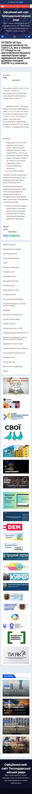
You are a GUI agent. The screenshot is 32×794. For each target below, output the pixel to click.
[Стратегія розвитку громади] (16, 386)
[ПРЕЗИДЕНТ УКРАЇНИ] (16, 536)
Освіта (5, 263)
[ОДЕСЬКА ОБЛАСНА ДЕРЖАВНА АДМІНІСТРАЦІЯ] (16, 587)
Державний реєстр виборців (12, 249)
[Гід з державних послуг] (16, 500)
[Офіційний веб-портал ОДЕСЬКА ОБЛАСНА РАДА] (16, 597)
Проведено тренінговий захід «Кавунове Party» (13, 744)
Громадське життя (9, 272)
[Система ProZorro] (16, 566)
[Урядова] (16, 516)
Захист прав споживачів (11, 258)
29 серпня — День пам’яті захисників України (14, 707)
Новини (6, 685)
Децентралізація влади (10, 281)
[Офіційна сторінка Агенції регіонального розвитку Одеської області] (16, 416)
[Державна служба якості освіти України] (16, 626)
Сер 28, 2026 (9, 729)
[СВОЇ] (16, 432)
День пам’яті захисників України (14, 725)
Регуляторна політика (10, 253)
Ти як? (7, 688)
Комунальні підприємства (11, 267)
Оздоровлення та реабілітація (13, 344)
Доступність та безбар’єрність (12, 314)
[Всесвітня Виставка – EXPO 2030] (16, 482)
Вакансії (5, 371)
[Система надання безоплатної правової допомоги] (16, 637)
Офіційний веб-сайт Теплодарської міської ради (16, 16)
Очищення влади (8, 285)
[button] (26, 36)
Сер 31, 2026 (9, 691)
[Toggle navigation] (14, 36)
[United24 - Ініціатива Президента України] (16, 466)
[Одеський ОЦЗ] (16, 607)
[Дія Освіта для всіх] (16, 403)
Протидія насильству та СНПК (13, 328)
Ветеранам (6, 310)
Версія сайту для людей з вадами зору (16, 6)
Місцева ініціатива (9, 362)
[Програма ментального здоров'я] (16, 655)
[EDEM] (16, 527)
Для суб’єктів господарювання (13, 366)
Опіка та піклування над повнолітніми (15, 348)
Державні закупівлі (9, 244)
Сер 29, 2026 (9, 710)
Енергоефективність (9, 276)
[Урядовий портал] (16, 556)
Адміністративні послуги (11, 290)
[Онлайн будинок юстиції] (16, 617)
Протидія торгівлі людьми (11, 319)
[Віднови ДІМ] (16, 451)
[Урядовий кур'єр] (16, 577)
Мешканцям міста (9, 357)
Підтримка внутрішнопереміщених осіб (16, 333)
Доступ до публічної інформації (13, 299)
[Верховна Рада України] (16, 546)
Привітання (7, 702)
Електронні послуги (9, 294)
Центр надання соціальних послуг (14, 353)
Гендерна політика (9, 323)
